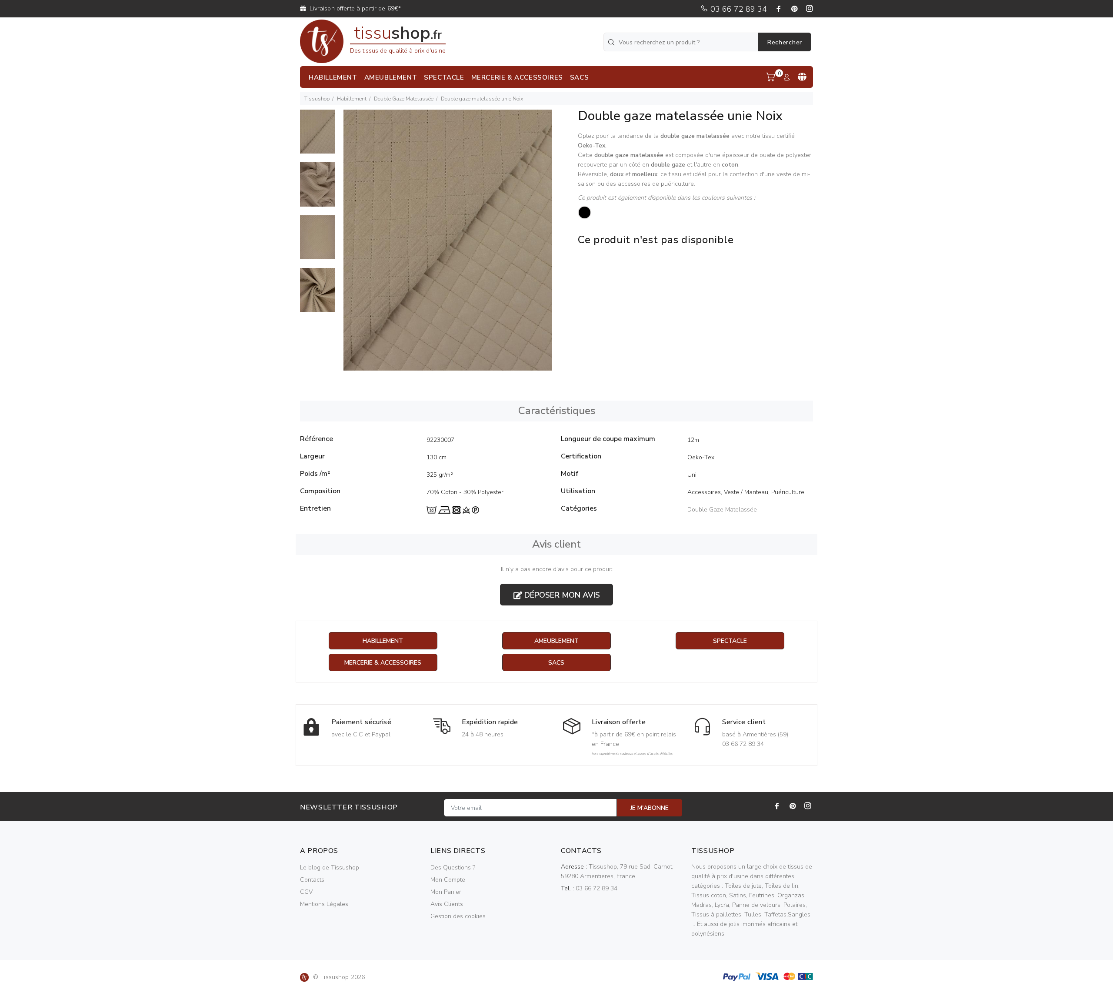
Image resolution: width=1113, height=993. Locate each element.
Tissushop (317, 98)
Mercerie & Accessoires (382, 663)
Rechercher (784, 42)
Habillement (352, 98)
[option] (317, 136)
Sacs (556, 663)
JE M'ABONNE (649, 808)
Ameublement (556, 641)
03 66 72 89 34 (737, 9)
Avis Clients (446, 904)
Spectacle (730, 641)
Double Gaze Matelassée (403, 98)
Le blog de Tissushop (329, 867)
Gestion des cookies (458, 916)
